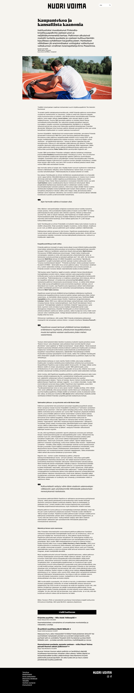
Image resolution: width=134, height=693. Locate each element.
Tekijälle (25, 681)
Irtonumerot (27, 685)
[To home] (67, 6)
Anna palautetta (29, 676)
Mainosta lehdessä (29, 679)
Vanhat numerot (28, 683)
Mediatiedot (27, 674)
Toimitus (25, 672)
